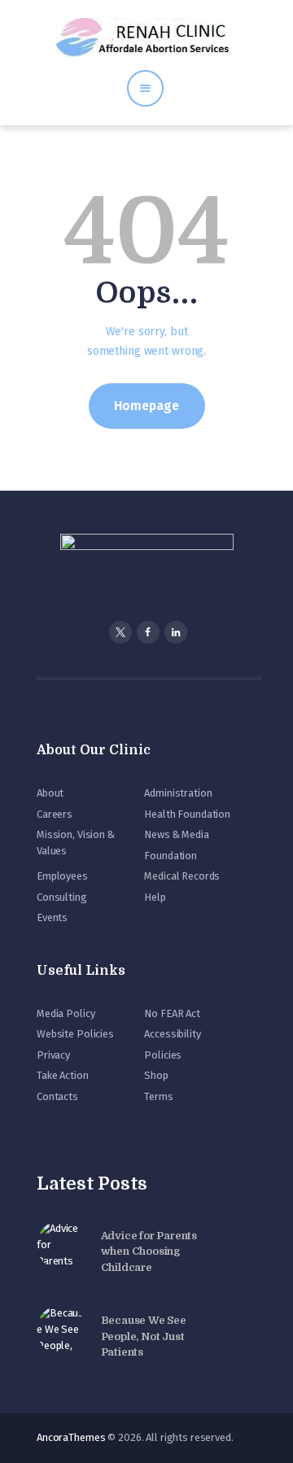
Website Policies (75, 1034)
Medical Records (182, 876)
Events (52, 917)
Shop (156, 1075)
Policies (162, 1055)
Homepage (146, 405)
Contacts (57, 1096)
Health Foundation (187, 814)
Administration (178, 793)
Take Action (63, 1075)
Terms (158, 1096)
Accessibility (172, 1034)
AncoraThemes (71, 1437)
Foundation (170, 855)
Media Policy (65, 1013)
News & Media (176, 834)
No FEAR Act (172, 1013)
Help (154, 897)
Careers (54, 814)
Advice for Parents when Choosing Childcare (149, 1251)
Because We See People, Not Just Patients (143, 1336)
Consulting (62, 897)
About (50, 793)
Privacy (53, 1055)
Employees (62, 876)
